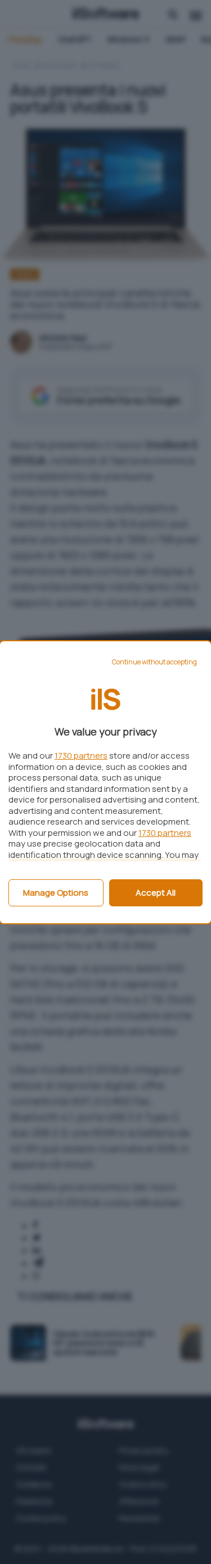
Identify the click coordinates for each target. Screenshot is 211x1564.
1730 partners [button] (81, 755)
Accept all (156, 892)
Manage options (55, 892)
